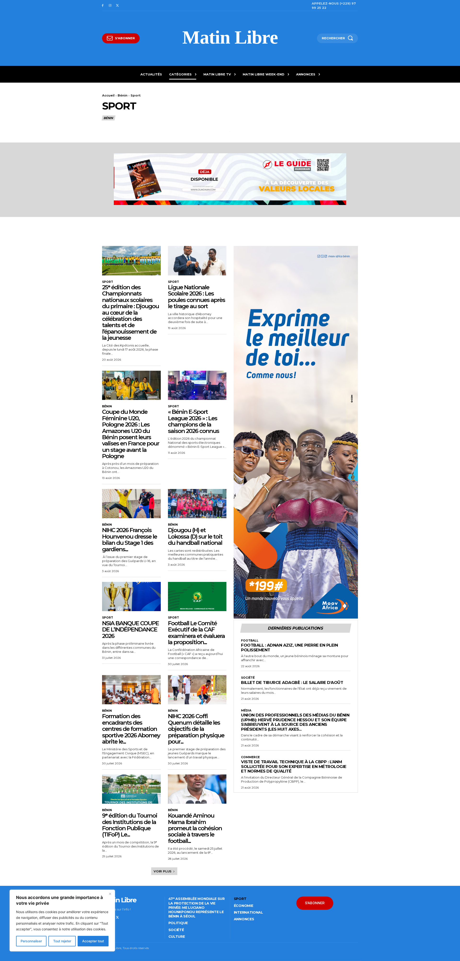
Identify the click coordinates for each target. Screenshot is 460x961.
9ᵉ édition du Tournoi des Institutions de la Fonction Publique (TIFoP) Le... (129, 825)
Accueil (108, 95)
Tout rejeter (62, 941)
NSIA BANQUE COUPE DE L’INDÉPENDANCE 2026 (130, 629)
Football (250, 640)
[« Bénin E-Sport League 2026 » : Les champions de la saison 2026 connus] (197, 385)
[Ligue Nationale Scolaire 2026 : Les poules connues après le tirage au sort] (197, 260)
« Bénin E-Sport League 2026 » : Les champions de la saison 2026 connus (193, 421)
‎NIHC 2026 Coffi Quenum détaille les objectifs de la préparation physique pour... (196, 729)
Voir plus (163, 871)
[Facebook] (102, 5)
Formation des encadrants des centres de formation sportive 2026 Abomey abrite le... (131, 729)
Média (246, 710)
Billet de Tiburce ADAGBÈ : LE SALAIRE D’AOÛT (292, 682)
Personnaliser (31, 941)
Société (248, 677)
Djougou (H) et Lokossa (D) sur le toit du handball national (195, 536)
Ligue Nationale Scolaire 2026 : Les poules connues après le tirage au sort (196, 297)
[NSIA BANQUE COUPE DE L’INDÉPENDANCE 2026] (131, 596)
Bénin (122, 95)
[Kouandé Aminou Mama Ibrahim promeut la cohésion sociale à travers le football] (197, 789)
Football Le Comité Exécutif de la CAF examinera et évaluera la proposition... (196, 633)
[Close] (110, 894)
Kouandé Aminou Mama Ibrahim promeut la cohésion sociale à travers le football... (195, 828)
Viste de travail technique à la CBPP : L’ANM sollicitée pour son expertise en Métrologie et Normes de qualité (293, 766)
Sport (107, 282)
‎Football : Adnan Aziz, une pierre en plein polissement (289, 647)
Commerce (250, 757)
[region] (62, 920)
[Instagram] (110, 5)
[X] (117, 5)
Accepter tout (93, 941)
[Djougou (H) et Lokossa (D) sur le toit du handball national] (197, 503)
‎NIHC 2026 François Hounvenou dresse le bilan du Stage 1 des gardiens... (129, 539)
